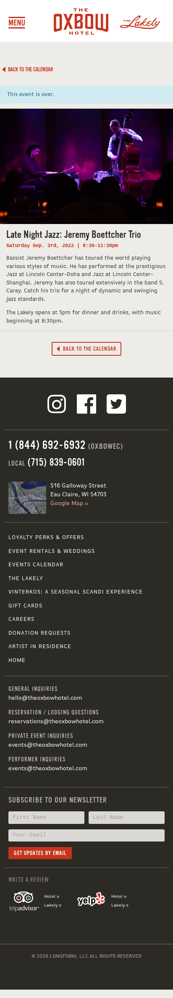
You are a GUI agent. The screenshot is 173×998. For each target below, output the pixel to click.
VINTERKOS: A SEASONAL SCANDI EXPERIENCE (75, 592)
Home (17, 660)
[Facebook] (86, 405)
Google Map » (69, 503)
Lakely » (52, 905)
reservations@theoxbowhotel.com (56, 721)
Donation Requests (39, 633)
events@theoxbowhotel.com (47, 745)
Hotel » (51, 896)
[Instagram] (56, 405)
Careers (21, 619)
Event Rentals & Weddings (51, 551)
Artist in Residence (39, 646)
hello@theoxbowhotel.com (45, 698)
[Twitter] (116, 405)
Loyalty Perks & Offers (46, 537)
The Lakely (25, 578)
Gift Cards (25, 606)
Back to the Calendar (29, 69)
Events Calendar (35, 565)
